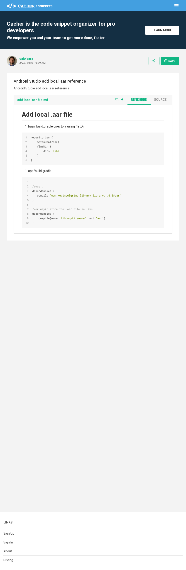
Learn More (162, 30)
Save (169, 61)
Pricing (8, 560)
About (7, 551)
